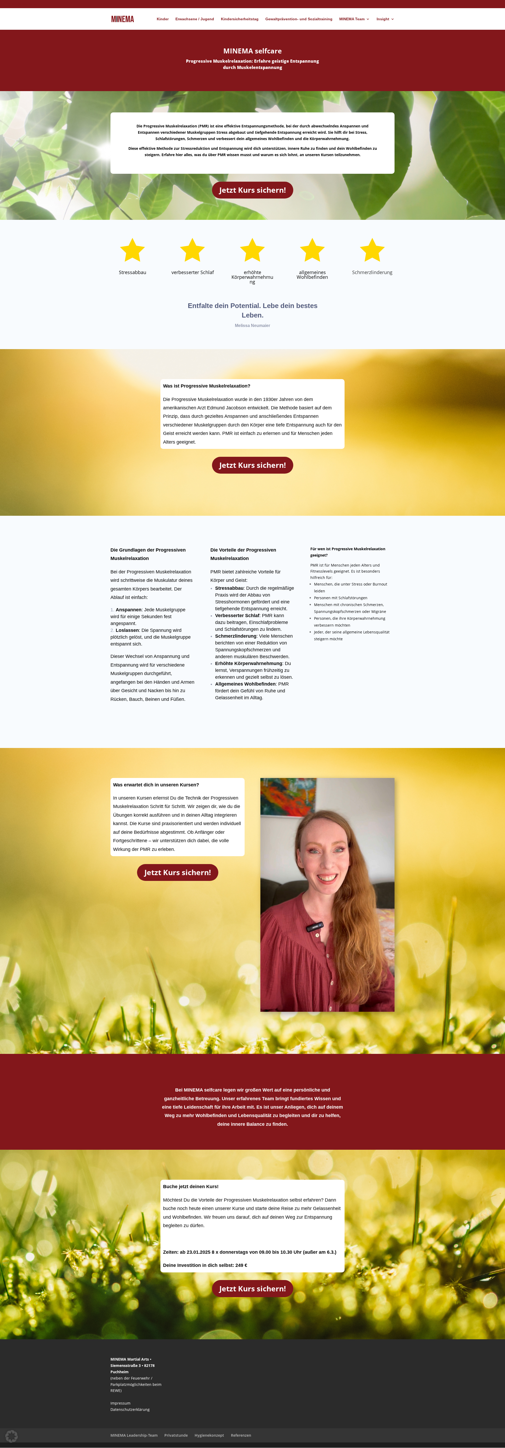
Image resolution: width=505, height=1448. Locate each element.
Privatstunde (176, 1435)
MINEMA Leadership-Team (134, 1435)
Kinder (163, 19)
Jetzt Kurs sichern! (252, 190)
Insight (383, 19)
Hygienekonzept (209, 1435)
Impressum (120, 1403)
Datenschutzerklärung (130, 1409)
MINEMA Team (352, 19)
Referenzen (241, 1435)
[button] (11, 1436)
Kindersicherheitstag (240, 19)
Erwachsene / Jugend (194, 19)
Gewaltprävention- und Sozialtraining (298, 19)
